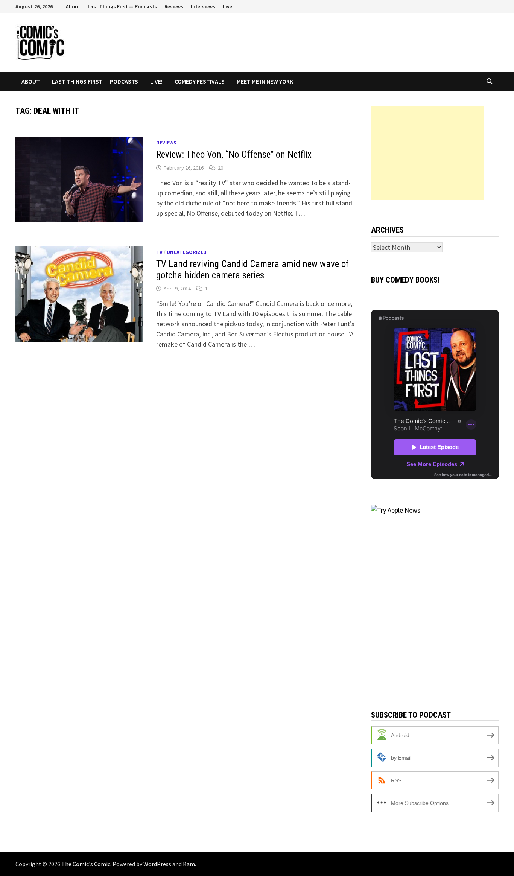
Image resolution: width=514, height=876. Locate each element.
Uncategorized (187, 252)
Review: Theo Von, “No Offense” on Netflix (234, 154)
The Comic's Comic (85, 864)
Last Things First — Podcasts (122, 6)
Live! (228, 6)
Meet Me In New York (265, 81)
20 (220, 167)
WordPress (157, 864)
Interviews (203, 6)
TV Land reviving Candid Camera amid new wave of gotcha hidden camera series (252, 270)
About (73, 6)
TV (159, 252)
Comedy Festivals (200, 81)
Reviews (173, 6)
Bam (189, 864)
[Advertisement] (427, 153)
